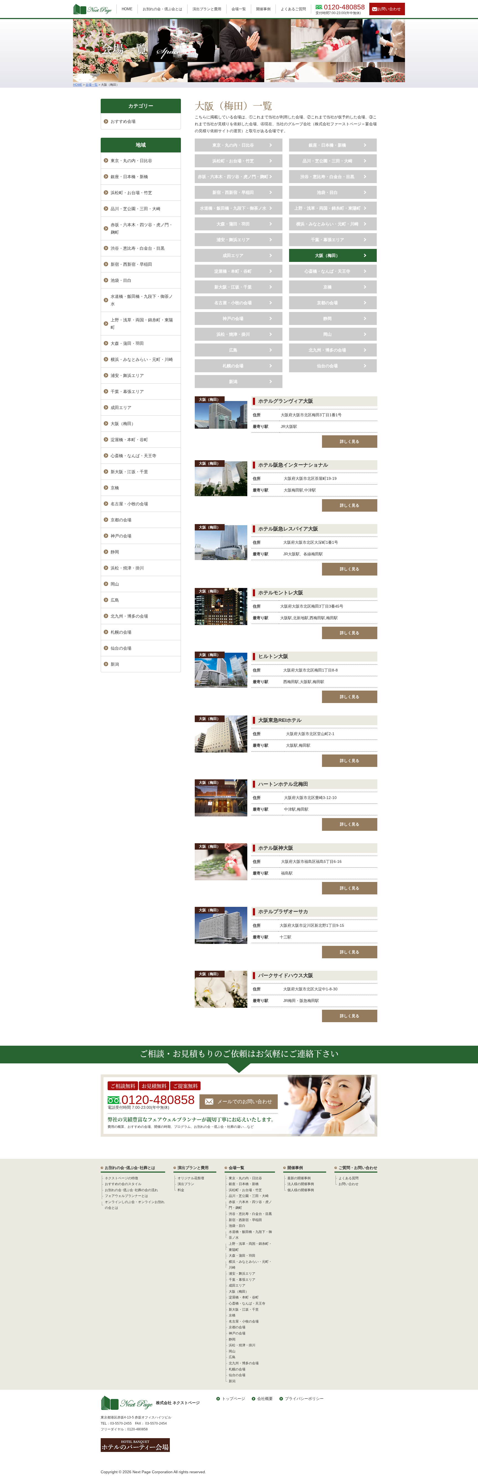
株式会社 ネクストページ (178, 1403)
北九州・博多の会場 (327, 350)
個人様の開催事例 (300, 1190)
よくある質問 (348, 1178)
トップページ (233, 1398)
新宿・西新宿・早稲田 (233, 192)
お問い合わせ (389, 9)
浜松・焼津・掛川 (233, 334)
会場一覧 (239, 9)
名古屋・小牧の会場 (233, 302)
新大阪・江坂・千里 (233, 287)
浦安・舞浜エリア (233, 239)
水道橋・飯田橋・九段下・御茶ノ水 (233, 208)
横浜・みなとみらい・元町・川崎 (327, 224)
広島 (233, 350)
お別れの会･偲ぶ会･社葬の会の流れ (131, 1190)
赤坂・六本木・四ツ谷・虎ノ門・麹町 (233, 176)
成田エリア (233, 255)
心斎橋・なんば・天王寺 (327, 271)
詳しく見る (349, 441)
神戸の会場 (233, 318)
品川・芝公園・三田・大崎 (327, 160)
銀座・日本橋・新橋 (327, 145)
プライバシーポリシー (304, 1398)
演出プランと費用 (207, 9)
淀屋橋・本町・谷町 (233, 271)
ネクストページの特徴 (121, 1178)
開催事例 (263, 9)
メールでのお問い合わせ (244, 1101)
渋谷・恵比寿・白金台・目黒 (327, 176)
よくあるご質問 (293, 9)
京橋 (327, 287)
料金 (181, 1190)
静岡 (327, 318)
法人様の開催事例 (300, 1184)
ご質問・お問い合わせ (358, 1167)
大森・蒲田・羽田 (233, 224)
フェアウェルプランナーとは (126, 1196)
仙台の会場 (327, 365)
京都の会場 (327, 302)
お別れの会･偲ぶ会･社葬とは (130, 1167)
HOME (127, 9)
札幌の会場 (233, 365)
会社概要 (265, 1398)
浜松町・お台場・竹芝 (233, 160)
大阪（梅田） (327, 255)
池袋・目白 (327, 192)
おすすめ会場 (123, 121)
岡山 (327, 334)
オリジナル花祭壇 (191, 1178)
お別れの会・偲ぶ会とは (162, 9)
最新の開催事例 (299, 1178)
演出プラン (186, 1184)
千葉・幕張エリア (327, 239)
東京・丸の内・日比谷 (233, 145)
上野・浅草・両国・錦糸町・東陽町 (327, 208)
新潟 (233, 381)
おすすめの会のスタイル (123, 1184)
